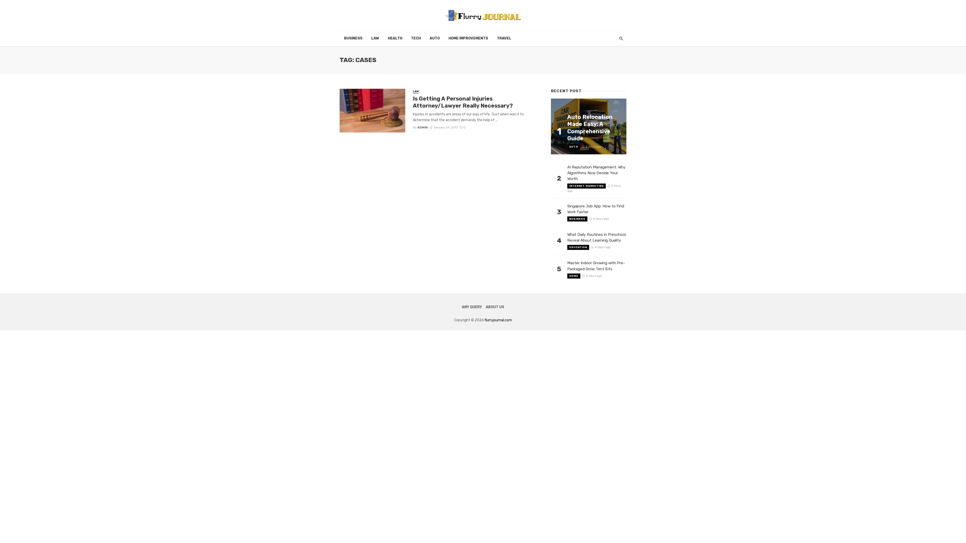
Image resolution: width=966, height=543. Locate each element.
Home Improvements (468, 38)
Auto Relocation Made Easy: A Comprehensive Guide (590, 128)
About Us (495, 307)
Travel (504, 38)
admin (422, 127)
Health (395, 38)
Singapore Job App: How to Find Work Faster (595, 209)
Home (573, 276)
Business (353, 38)
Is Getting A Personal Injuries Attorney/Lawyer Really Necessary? (464, 102)
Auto (435, 38)
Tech (416, 38)
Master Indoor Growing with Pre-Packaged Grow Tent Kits (596, 266)
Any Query (472, 307)
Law (375, 38)
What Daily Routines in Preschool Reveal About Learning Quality (596, 237)
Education (578, 247)
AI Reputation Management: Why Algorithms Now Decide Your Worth (596, 173)
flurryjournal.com (498, 320)
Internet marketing (586, 186)
